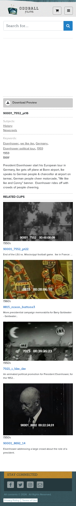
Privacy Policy (11, 500)
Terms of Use (29, 500)
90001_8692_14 (14, 443)
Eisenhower (11, 143)
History (7, 126)
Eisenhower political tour (19, 148)
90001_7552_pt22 (15, 249)
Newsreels (10, 130)
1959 (40, 148)
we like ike (27, 143)
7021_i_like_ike (14, 369)
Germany (42, 143)
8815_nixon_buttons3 (19, 307)
